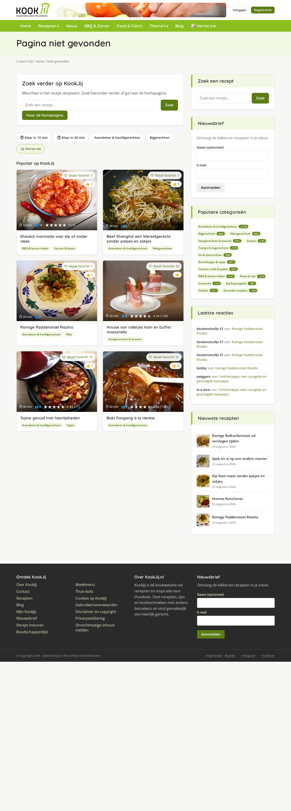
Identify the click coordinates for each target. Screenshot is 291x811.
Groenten (208, 283)
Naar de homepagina (44, 115)
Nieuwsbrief (26, 618)
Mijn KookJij (26, 611)
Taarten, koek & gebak (217, 269)
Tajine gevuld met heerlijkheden (50, 418)
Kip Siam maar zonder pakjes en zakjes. (238, 479)
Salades (207, 290)
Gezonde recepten (239, 290)
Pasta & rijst (252, 276)
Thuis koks (84, 591)
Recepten (47, 25)
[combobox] (90, 105)
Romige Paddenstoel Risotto (46, 327)
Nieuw (71, 25)
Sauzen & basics (64, 248)
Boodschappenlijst (32, 632)
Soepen (256, 241)
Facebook (268, 656)
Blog (179, 25)
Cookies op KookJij (91, 598)
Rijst (69, 334)
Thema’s (158, 25)
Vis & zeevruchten (214, 255)
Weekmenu (85, 584)
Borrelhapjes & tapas (216, 262)
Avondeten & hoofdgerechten (117, 137)
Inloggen (239, 10)
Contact (23, 591)
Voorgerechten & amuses (125, 339)
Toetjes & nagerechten (217, 248)
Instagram (248, 656)
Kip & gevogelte (240, 283)
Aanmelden (210, 187)
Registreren (263, 10)
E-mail (201, 165)
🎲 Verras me (203, 25)
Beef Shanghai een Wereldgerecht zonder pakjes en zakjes (139, 238)
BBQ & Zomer (97, 25)
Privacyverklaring (90, 618)
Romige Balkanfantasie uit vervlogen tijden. (234, 438)
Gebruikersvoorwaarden (96, 605)
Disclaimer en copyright (95, 611)
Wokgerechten (162, 248)
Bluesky (230, 656)
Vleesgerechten (244, 234)
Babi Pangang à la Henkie (131, 418)
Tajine (70, 425)
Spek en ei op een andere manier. (240, 458)
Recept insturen (30, 625)
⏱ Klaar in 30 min (71, 137)
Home (25, 25)
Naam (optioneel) (210, 147)
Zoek (169, 105)
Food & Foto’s (129, 25)
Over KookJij (26, 584)
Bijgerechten (159, 137)
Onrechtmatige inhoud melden (95, 628)
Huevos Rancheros (227, 498)
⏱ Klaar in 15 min (34, 137)
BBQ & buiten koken (35, 248)
